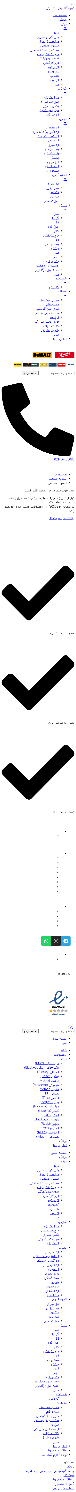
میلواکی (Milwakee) (46, 1085)
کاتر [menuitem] (56, 231)
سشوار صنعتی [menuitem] (49, 46)
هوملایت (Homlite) (46, 1119)
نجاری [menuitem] (63, 121)
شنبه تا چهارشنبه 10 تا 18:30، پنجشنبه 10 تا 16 (31, 959)
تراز (57, 1338)
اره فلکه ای (52, 1291)
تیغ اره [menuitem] (54, 317)
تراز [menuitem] (57, 222)
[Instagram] (56, 941)
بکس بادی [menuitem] (52, 261)
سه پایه (54, 1317)
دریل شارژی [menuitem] (51, 97)
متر (56, 1330)
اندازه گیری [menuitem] (59, 177)
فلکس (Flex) (50, 1098)
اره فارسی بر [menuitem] (51, 140)
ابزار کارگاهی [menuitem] (51, 63)
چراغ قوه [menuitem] (53, 227)
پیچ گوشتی (51, 1351)
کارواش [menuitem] (54, 287)
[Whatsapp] (46, 941)
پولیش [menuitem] (54, 158)
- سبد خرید (49, 887)
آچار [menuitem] (56, 257)
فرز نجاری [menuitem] (52, 162)
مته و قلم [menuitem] (52, 304)
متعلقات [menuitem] (61, 293)
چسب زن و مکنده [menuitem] (47, 266)
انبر (57, 1368)
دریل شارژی (51, 1226)
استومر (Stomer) (47, 1128)
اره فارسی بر (51, 1265)
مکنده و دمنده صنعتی (44, 1183)
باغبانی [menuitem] (54, 76)
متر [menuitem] (56, 214)
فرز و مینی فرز (49, 1174)
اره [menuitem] (57, 240)
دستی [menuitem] (63, 207)
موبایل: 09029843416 (43, 921)
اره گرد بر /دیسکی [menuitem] (47, 136)
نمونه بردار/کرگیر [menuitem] (48, 58)
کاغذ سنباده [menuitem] (51, 326)
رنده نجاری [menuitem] (52, 149)
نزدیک (70, 1027)
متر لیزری (52, 1308)
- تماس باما (49, 862)
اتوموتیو (53, 1200)
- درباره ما (50, 858)
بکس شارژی (51, 1235)
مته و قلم (52, 1412)
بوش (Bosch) (50, 1076)
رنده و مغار (52, 1360)
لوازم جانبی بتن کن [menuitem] (46, 322)
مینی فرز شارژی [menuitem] (48, 110)
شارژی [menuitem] (62, 91)
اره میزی (53, 1269)
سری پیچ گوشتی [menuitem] (47, 309)
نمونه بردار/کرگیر (48, 1192)
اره (57, 1356)
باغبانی (54, 1209)
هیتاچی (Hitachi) (47, 1137)
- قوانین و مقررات (46, 877)
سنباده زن (52, 1295)
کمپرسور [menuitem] (53, 71)
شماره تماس (55, 907)
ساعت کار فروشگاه (51, 955)
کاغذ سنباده (51, 1433)
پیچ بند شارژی (49, 1230)
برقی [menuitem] (64, 26)
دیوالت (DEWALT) (47, 1063)
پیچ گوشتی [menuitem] (51, 235)
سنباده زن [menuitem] (52, 171)
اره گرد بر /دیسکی (47, 1261)
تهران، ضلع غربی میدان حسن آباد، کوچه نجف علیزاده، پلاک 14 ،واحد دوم (32, 837)
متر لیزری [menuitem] (52, 188)
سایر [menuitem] (56, 84)
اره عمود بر (52, 1252)
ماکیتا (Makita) (49, 1081)
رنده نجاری (52, 1274)
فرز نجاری (52, 1287)
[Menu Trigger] (72, 4)
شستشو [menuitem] (61, 281)
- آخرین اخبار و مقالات (44, 872)
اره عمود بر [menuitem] (52, 128)
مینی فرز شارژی (48, 1239)
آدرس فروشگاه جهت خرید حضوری (42, 832)
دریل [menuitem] (56, 33)
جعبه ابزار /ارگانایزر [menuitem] (47, 270)
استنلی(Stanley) (48, 1072)
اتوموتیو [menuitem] (53, 67)
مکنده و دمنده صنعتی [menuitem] (44, 50)
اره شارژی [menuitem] (52, 115)
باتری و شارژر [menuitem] (50, 330)
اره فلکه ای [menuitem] (52, 166)
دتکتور (54, 1312)
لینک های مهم (54, 854)
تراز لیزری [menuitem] (53, 184)
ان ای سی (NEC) (48, 1132)
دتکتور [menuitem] (54, 192)
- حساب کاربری (47, 882)
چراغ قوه (53, 1343)
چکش (55, 1364)
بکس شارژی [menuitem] (51, 106)
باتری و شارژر (50, 1438)
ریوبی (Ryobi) (50, 1124)
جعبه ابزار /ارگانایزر (47, 1386)
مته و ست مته (49, 1407)
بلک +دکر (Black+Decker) (41, 1068)
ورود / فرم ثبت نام (54, 1455)
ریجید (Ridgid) (49, 1102)
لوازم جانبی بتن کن (46, 1429)
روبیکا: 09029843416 (43, 926)
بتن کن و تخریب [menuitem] (47, 37)
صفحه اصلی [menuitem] (59, 15)
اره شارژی (52, 1243)
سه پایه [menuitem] (54, 197)
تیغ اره (54, 1425)
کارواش (54, 1399)
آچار (56, 1373)
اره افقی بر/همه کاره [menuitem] (46, 132)
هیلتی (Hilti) (51, 1094)
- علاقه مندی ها (47, 892)
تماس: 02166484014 (44, 911)
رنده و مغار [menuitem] (52, 244)
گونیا (55, 1334)
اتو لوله (54, 1213)
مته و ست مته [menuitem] (49, 300)
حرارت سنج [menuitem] (51, 201)
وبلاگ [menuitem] (63, 20)
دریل (56, 1166)
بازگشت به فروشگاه (61, 518)
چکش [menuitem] (55, 248)
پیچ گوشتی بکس (47, 1187)
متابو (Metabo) (49, 1089)
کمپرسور (53, 1205)
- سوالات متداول (46, 867)
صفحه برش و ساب (46, 1420)
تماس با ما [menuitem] (60, 339)
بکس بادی (52, 1377)
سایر (56, 1217)
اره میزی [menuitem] (53, 145)
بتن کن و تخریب (47, 1170)
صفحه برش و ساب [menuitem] (46, 313)
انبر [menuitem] (57, 253)
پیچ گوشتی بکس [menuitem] (47, 54)
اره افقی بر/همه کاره (46, 1256)
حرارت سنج (51, 1321)
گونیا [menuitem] (55, 218)
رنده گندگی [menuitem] (51, 153)
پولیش (54, 1282)
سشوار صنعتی (49, 1179)
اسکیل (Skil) (50, 1115)
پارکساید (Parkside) (46, 1106)
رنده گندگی (51, 1278)
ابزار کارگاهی (51, 1196)
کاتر (56, 1347)
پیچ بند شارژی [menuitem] (49, 102)
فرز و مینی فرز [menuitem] (49, 41)
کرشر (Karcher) (48, 1111)
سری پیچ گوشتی (47, 1416)
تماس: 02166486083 (44, 916)
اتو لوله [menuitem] (54, 80)
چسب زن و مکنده (47, 1381)
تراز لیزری (53, 1304)
